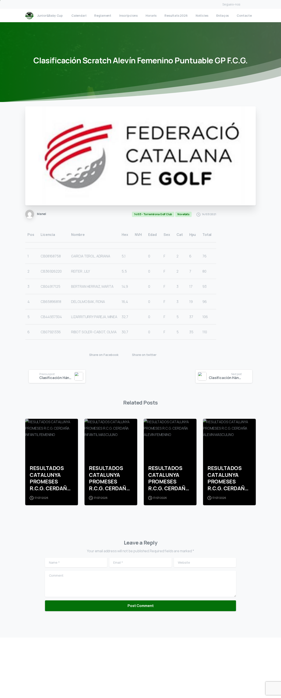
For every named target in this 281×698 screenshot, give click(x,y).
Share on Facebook (103, 355)
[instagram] (251, 4)
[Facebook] (244, 4)
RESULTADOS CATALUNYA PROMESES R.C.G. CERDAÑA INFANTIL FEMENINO (50, 478)
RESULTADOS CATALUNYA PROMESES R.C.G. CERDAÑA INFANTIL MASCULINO (109, 478)
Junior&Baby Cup (50, 15)
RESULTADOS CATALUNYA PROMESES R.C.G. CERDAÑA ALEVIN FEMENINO (168, 478)
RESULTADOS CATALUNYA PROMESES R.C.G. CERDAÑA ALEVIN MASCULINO (227, 478)
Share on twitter (144, 355)
